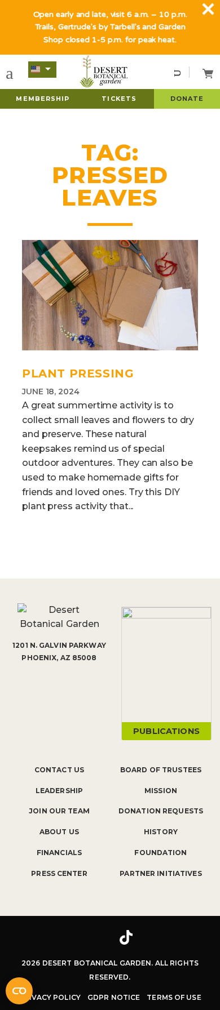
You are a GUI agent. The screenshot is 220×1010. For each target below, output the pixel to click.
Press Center (59, 873)
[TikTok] (126, 937)
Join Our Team (59, 811)
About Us (59, 831)
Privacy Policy (50, 997)
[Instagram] (92, 937)
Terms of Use (174, 997)
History (161, 831)
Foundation (160, 852)
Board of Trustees (160, 770)
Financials (59, 852)
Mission (160, 790)
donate (187, 99)
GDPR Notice (113, 997)
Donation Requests (160, 811)
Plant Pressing (78, 373)
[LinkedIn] (161, 937)
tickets (119, 99)
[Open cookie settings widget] (19, 990)
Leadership (59, 790)
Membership (42, 99)
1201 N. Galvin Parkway (59, 645)
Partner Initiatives (160, 873)
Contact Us (59, 770)
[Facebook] (59, 937)
